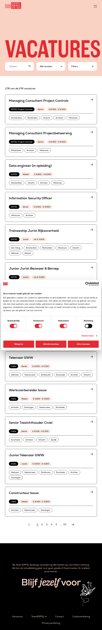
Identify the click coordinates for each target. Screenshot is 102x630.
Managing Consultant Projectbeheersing (40, 133)
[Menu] (95, 5)
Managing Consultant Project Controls (38, 101)
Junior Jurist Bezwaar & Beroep (34, 268)
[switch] (38, 326)
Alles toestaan (83, 344)
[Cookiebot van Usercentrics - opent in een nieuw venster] (87, 284)
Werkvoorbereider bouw (28, 390)
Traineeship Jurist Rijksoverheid (34, 231)
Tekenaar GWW (21, 358)
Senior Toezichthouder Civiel (30, 423)
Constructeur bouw (24, 493)
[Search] (29, 66)
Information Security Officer (30, 198)
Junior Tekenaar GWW (26, 455)
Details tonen (87, 336)
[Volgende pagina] (72, 524)
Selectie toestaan (51, 344)
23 (64, 524)
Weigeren (18, 344)
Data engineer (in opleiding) (30, 166)
